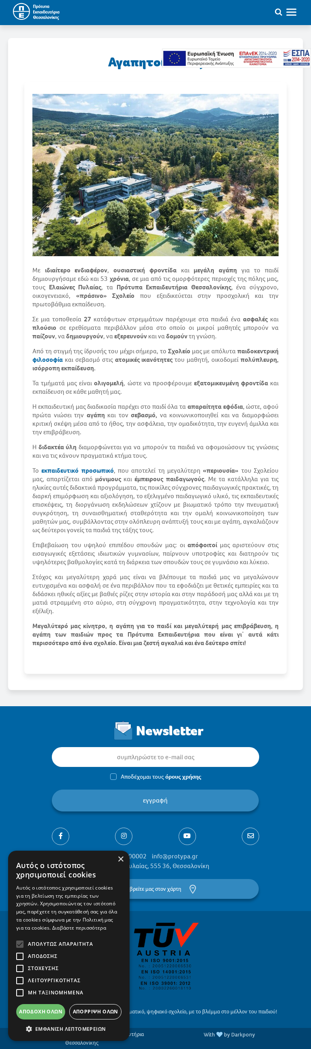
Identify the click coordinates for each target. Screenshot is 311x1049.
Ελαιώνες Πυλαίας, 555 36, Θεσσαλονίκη (153, 866)
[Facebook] (60, 836)
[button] (68, 1029)
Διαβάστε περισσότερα (79, 927)
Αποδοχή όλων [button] (40, 1011)
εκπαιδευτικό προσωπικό (77, 470)
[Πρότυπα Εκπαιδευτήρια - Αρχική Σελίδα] (35, 11)
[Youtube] (187, 836)
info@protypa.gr (175, 856)
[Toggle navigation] (295, 11)
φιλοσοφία (47, 359)
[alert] (69, 946)
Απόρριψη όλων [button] (95, 1011)
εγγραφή (155, 800)
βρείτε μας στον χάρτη (155, 889)
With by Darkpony (229, 1034)
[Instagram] (123, 836)
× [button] (120, 859)
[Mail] (250, 836)
